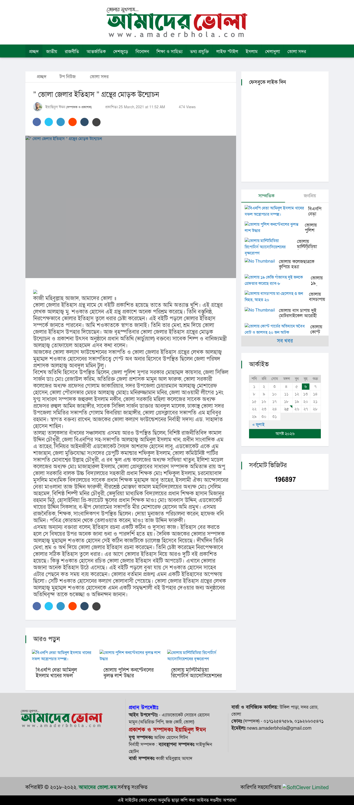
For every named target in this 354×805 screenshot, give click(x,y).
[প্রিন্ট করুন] (96, 122)
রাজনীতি (72, 52)
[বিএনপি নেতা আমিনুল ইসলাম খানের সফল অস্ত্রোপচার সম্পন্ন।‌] (276, 211)
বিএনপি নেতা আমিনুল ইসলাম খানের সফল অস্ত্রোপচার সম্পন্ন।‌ (56, 676)
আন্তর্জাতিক (96, 52)
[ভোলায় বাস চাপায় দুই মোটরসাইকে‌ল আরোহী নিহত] (262, 310)
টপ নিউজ (68, 77)
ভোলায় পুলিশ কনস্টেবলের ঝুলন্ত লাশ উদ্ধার (128, 673)
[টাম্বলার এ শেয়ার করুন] (84, 122)
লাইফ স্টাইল (227, 52)
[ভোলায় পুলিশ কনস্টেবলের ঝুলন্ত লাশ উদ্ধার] (275, 227)
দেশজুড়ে (120, 52)
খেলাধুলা (272, 52)
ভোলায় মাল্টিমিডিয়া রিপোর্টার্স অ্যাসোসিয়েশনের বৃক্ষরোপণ (196, 676)
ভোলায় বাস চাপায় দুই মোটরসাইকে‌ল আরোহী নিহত (298, 316)
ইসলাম (252, 52)
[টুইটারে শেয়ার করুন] (49, 122)
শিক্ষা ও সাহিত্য (169, 52)
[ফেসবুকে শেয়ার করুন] (37, 122)
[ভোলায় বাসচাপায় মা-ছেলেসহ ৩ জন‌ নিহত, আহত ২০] (277, 297)
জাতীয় (51, 52)
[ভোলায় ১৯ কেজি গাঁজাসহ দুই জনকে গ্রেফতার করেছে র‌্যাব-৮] (278, 280)
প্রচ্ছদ (34, 52)
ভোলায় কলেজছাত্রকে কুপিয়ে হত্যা (296, 264)
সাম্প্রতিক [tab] (265, 196)
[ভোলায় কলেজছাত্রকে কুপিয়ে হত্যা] (262, 261)
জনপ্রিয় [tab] (309, 196)
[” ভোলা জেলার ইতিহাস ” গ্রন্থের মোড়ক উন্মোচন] (130, 207)
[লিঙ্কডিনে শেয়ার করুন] (60, 122)
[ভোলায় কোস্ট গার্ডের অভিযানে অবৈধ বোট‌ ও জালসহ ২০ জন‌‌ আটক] (277, 329)
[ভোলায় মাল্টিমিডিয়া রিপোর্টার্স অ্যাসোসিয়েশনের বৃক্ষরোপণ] (271, 247)
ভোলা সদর (296, 52)
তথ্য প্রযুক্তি (199, 52)
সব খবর (285, 341)
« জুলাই (258, 424)
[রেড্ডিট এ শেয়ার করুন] (72, 122)
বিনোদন (142, 52)
